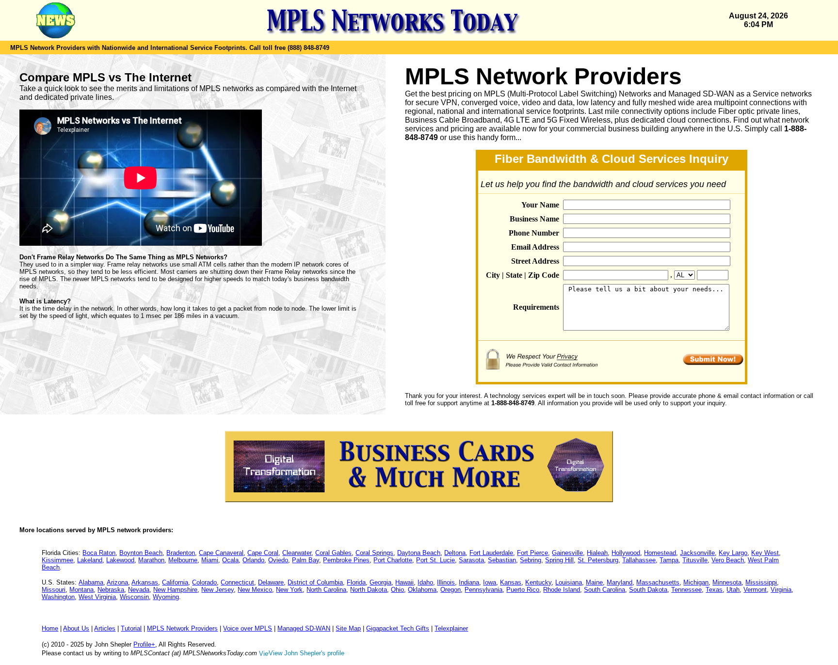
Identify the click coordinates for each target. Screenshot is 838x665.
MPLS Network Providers (182, 628)
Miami (209, 560)
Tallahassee (639, 560)
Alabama (91, 582)
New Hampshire (175, 589)
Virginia (781, 589)
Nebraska (110, 589)
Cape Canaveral (221, 552)
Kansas (510, 582)
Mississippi (761, 582)
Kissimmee (57, 560)
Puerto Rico (522, 589)
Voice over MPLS (247, 628)
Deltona (455, 552)
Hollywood (626, 552)
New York (289, 589)
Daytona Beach (418, 552)
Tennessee (686, 589)
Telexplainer (451, 628)
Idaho (425, 582)
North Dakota (368, 589)
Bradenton (180, 552)
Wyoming (166, 597)
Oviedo (278, 560)
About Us (76, 628)
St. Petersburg (598, 560)
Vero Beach (727, 560)
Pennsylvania (483, 589)
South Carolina (604, 589)
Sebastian (502, 560)
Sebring (530, 560)
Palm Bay (305, 560)
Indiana (469, 582)
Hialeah (597, 552)
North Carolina (326, 589)
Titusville (695, 560)
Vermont (755, 589)
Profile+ (144, 644)
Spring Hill (559, 560)
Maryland (619, 582)
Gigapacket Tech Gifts (397, 628)
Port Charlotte (392, 560)
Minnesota (726, 582)
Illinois (446, 582)
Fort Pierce (532, 552)
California (175, 582)
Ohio (397, 589)
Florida (356, 582)
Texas (714, 589)
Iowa (489, 582)
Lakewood (120, 560)
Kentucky (538, 582)
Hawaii (404, 582)
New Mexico (255, 589)
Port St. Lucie (435, 560)
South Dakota (648, 589)
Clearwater (296, 552)
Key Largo (733, 552)
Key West (765, 552)
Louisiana (568, 582)
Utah (733, 589)
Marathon (151, 560)
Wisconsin (134, 597)
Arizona (117, 582)
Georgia (380, 582)
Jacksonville (697, 552)
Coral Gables (333, 552)
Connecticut (237, 582)
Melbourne (182, 560)
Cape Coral (262, 552)
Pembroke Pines (346, 560)
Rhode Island (561, 589)
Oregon (450, 589)
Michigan (696, 582)
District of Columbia (315, 582)
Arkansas (144, 582)
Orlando (253, 560)
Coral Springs (374, 552)
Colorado (204, 582)
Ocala (230, 560)
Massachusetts (657, 582)
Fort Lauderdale (491, 552)
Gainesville (567, 552)
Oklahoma (422, 589)
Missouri (53, 589)
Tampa (669, 560)
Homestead (660, 552)
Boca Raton (98, 552)
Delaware (271, 582)
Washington (58, 597)
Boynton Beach (140, 552)
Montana (81, 589)
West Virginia (97, 597)
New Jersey (217, 589)
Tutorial (131, 628)
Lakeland (89, 560)
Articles (104, 628)
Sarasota (471, 560)
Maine (594, 582)
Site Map (348, 628)
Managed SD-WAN (303, 628)
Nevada (138, 589)
